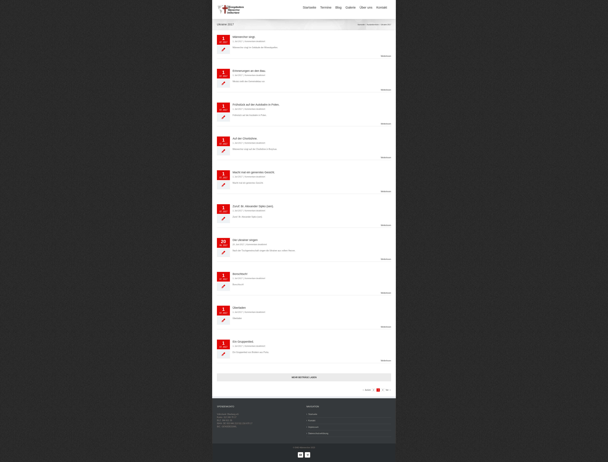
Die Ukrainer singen (245, 240)
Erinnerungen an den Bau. (249, 70)
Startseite (312, 414)
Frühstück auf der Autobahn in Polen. (256, 104)
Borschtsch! (240, 274)
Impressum (313, 427)
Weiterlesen (386, 56)
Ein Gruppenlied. (243, 341)
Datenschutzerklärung (318, 433)
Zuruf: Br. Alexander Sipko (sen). (253, 206)
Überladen (239, 307)
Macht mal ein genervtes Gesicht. (254, 172)
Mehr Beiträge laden (304, 377)
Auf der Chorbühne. (245, 138)
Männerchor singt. (244, 37)
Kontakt (311, 420)
